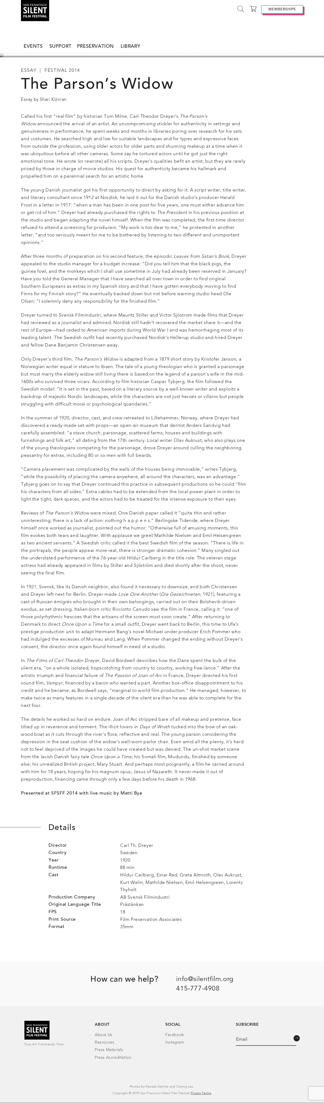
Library (130, 46)
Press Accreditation (113, 1058)
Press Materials (109, 1050)
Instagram (174, 1042)
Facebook (174, 1035)
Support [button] (60, 46)
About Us (103, 1035)
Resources (104, 1042)
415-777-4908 (198, 988)
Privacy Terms (201, 1093)
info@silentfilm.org (204, 979)
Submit (297, 1038)
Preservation (95, 46)
